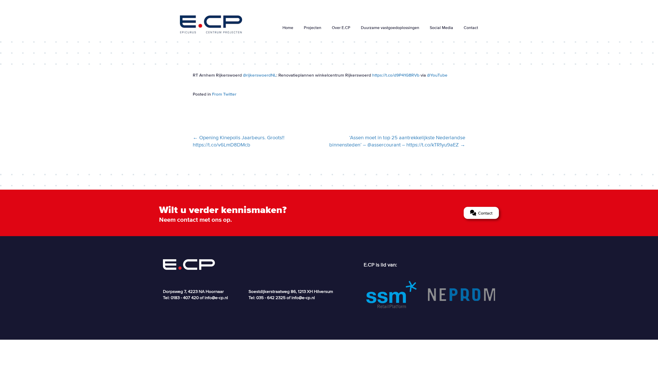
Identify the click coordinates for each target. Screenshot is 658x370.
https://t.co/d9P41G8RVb (395, 74)
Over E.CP (341, 27)
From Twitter (224, 93)
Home (287, 27)
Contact (471, 27)
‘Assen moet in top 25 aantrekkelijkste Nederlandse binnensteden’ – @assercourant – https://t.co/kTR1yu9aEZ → (397, 141)
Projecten (312, 27)
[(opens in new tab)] (391, 294)
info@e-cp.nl (216, 297)
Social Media (441, 27)
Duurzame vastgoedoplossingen (390, 27)
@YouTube (437, 74)
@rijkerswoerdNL (259, 74)
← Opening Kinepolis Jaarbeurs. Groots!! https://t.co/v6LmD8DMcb (239, 141)
